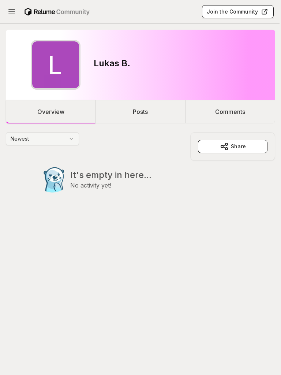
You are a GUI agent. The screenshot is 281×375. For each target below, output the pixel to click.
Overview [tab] (50, 111)
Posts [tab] (140, 111)
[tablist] (140, 111)
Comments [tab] (230, 111)
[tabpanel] (140, 177)
